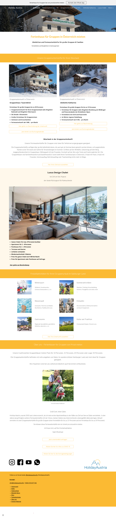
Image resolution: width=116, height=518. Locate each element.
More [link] (110, 8)
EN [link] (57, 8)
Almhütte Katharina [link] (89, 8)
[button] (33, 131)
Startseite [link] (36, 8)
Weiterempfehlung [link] (48, 8)
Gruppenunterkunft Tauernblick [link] (71, 8)
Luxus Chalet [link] (102, 8)
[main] (58, 37)
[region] (58, 2)
